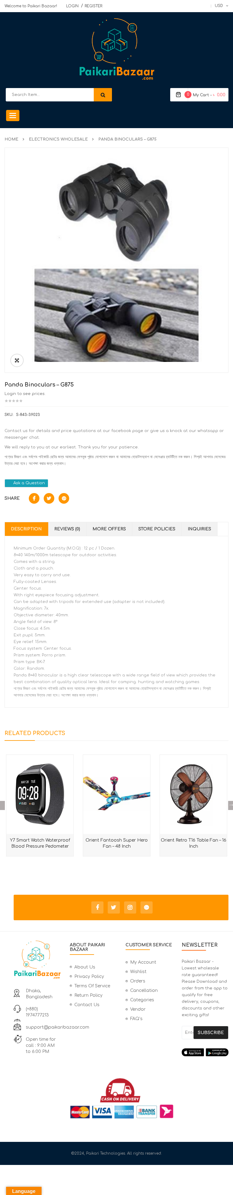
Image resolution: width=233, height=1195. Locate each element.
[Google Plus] (146, 907)
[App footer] (205, 1052)
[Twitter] (114, 907)
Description (26, 529)
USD (219, 6)
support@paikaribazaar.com (57, 1027)
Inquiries (199, 529)
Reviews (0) (67, 529)
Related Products (35, 733)
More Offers (109, 529)
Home (11, 139)
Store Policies (156, 529)
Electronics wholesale (58, 139)
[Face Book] (97, 907)
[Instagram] (130, 907)
